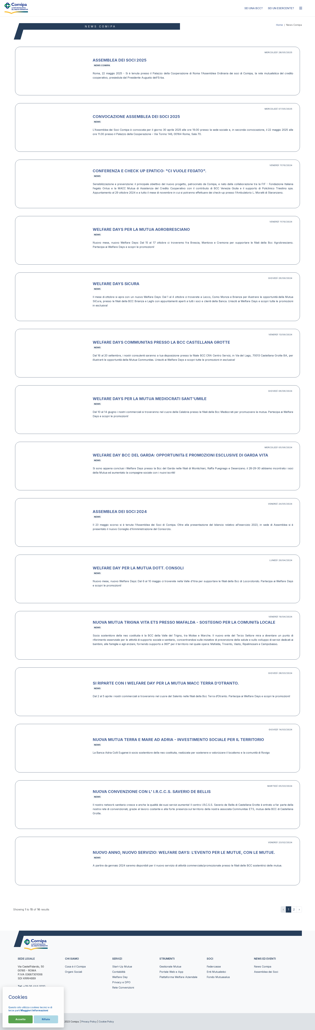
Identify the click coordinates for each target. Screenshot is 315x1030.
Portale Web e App (171, 971)
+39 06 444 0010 (34, 986)
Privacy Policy (89, 1021)
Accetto (20, 1019)
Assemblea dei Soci (266, 971)
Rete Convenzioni (123, 987)
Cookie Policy (106, 1021)
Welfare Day (120, 977)
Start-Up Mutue (122, 966)
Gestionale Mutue (170, 966)
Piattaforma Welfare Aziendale (178, 977)
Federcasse (214, 966)
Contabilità (118, 971)
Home (279, 24)
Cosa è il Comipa (75, 966)
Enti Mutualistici (216, 971)
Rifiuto (46, 1019)
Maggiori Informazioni (34, 1010)
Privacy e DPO (121, 982)
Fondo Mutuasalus (218, 977)
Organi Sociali (73, 971)
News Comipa (262, 966)
